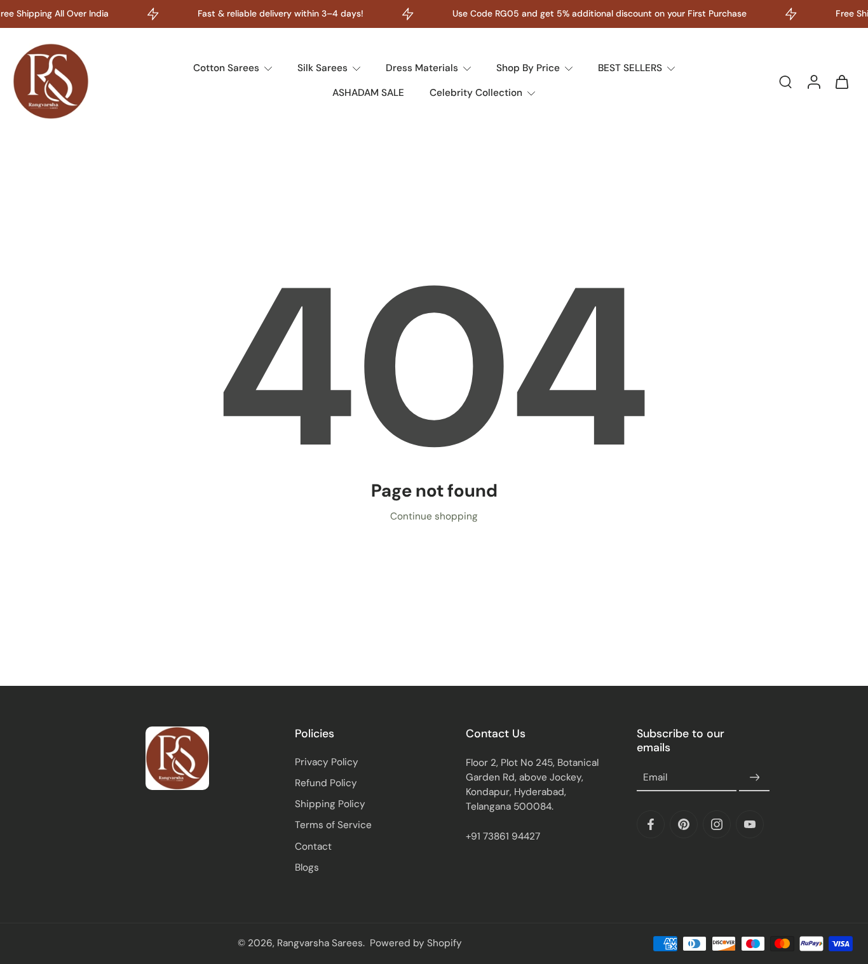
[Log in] (813, 81)
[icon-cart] (841, 81)
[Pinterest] (684, 824)
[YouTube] (750, 824)
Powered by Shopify (416, 943)
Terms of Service (333, 825)
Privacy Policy (326, 762)
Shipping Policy (330, 804)
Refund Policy (326, 783)
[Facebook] (651, 824)
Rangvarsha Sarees (320, 943)
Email (655, 778)
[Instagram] (717, 824)
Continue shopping (434, 516)
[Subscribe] (754, 778)
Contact (313, 846)
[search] (785, 81)
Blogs (307, 867)
